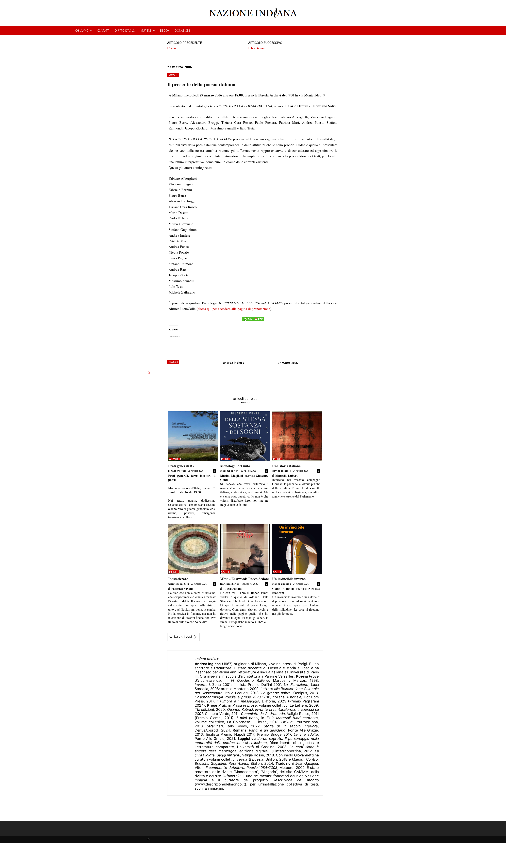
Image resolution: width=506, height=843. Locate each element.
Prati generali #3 (181, 465)
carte (225, 571)
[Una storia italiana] (297, 436)
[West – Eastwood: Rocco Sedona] (245, 549)
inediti (226, 459)
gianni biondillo (281, 583)
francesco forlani (230, 583)
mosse (173, 75)
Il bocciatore (256, 48)
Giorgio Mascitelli (178, 583)
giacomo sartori (229, 470)
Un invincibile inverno (289, 578)
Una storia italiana (286, 465)
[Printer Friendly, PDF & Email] (253, 321)
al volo (175, 459)
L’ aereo (172, 48)
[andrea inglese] (181, 723)
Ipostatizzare (178, 578)
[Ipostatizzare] (193, 549)
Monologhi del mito (235, 465)
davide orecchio (281, 470)
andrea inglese (233, 362)
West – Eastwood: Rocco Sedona (245, 578)
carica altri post (180, 636)
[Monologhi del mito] (245, 436)
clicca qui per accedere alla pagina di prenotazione (234, 308)
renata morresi (177, 470)
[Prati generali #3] (193, 436)
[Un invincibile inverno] (297, 549)
